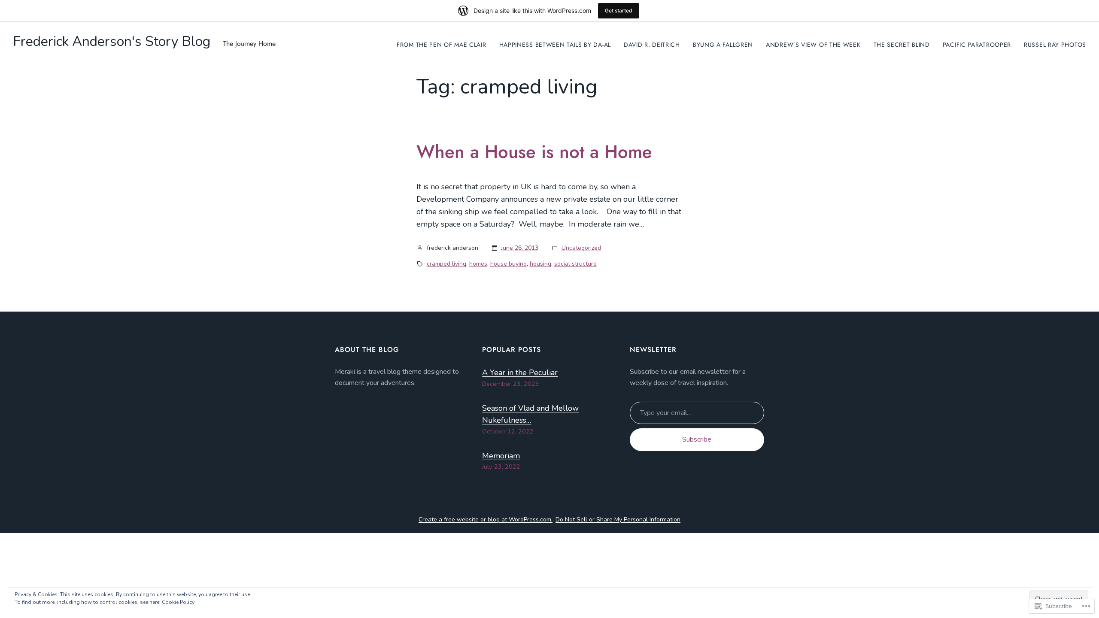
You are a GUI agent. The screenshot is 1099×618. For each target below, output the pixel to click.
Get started (618, 10)
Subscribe (696, 439)
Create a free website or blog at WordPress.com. (486, 519)
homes (478, 264)
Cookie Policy (178, 602)
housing (540, 264)
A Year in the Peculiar (520, 372)
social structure (575, 264)
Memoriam (501, 456)
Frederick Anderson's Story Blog (111, 41)
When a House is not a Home (534, 152)
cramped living (446, 264)
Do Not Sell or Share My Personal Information (618, 519)
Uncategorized (581, 248)
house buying (508, 264)
